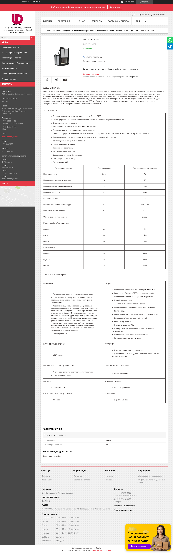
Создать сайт (26, 2)
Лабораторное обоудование (14, 52)
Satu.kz (98, 548)
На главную (46, 476)
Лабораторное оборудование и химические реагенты (70, 31)
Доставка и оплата (118, 21)
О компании (46, 480)
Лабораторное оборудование (151, 476)
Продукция (64, 21)
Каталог (109, 476)
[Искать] (32, 38)
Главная (47, 21)
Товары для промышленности (14, 73)
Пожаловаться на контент (101, 550)
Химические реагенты (11, 47)
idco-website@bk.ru (10, 136)
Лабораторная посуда (11, 58)
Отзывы (109, 480)
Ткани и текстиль (9, 79)
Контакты (97, 21)
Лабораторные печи (105, 31)
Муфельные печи (9, 68)
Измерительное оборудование (15, 63)
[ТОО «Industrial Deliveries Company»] (17, 19)
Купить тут (115, 7)
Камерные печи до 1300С (127, 31)
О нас (82, 21)
